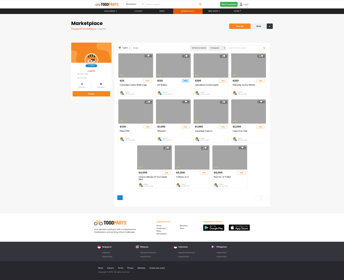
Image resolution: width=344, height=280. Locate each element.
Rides (162, 11)
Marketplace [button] (187, 11)
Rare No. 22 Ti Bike (222, 177)
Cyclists (138, 11)
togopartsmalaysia (148, 252)
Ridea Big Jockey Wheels (244, 85)
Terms (120, 268)
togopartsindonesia (186, 252)
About (100, 268)
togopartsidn (183, 256)
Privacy (130, 268)
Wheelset (161, 131)
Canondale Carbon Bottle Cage (133, 85)
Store (182, 228)
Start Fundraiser (228, 4)
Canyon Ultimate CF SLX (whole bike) (153, 178)
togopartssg (107, 256)
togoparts (106, 252)
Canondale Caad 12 (203, 131)
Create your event (157, 268)
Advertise (141, 268)
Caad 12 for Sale (240, 131)
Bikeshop (184, 226)
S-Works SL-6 (182, 177)
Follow (91, 94)
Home (159, 226)
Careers (110, 268)
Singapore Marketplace (84, 28)
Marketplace (161, 234)
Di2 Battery (162, 85)
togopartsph (221, 252)
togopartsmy (145, 256)
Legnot (91, 71)
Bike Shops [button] (213, 11)
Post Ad (239, 26)
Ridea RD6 (124, 131)
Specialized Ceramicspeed (206, 85)
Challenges (110, 11)
